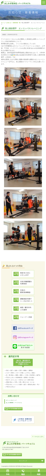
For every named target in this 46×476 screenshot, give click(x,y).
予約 (7, 472)
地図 (38, 472)
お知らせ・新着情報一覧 (13, 22)
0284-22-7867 (9, 449)
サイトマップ (23, 461)
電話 (23, 472)
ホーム (3, 22)
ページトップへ (38, 436)
